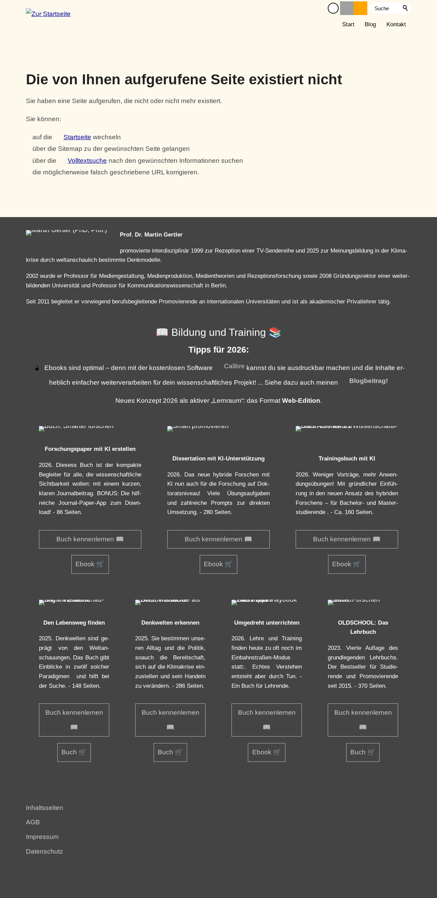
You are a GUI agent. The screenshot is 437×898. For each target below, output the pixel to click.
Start (348, 24)
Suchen (405, 8)
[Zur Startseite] (48, 16)
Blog (370, 24)
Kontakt (396, 24)
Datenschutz (44, 851)
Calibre (234, 366)
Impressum (42, 836)
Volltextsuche (87, 160)
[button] (333, 8)
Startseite (77, 137)
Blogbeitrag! (368, 380)
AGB (33, 822)
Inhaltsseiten (44, 807)
